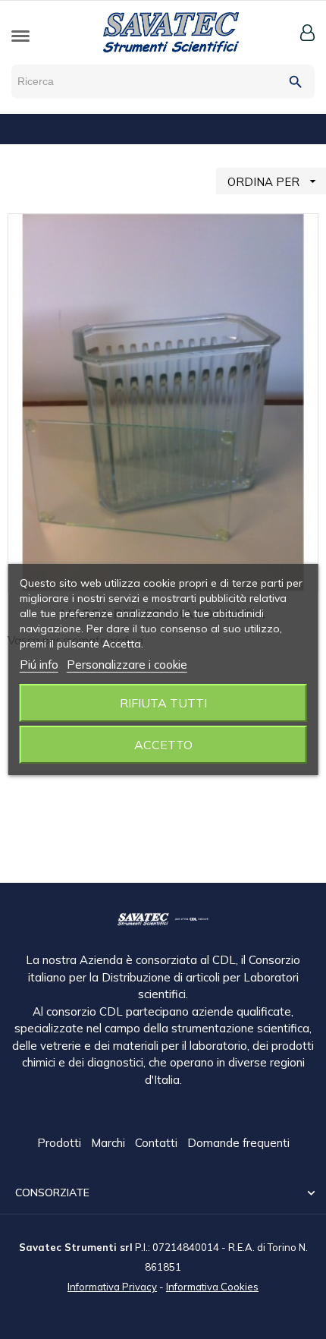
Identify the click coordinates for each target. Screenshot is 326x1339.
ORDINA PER (273, 181)
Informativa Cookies (212, 1287)
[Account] (307, 32)
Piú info (39, 664)
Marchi (109, 1143)
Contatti (157, 1143)
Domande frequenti (238, 1143)
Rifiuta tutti (163, 702)
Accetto (163, 744)
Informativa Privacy (112, 1287)
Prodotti (60, 1143)
